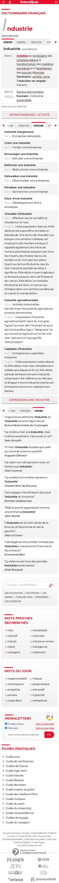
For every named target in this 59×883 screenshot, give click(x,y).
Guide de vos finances (20, 761)
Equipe (26, 833)
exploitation (44, 68)
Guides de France (17, 766)
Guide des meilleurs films (22, 794)
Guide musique (15, 799)
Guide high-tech (16, 770)
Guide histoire (14, 775)
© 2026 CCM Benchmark (29, 845)
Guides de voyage (17, 817)
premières (23, 68)
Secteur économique (30, 91)
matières (47, 64)
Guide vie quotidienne (20, 813)
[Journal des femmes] (16, 860)
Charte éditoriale (38, 833)
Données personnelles (13, 839)
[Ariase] (16, 879)
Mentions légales (22, 842)
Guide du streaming (18, 808)
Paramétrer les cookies (35, 839)
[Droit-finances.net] (43, 866)
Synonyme (21, 42)
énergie (39, 72)
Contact (11, 836)
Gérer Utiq (51, 839)
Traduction (36, 42)
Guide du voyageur (18, 822)
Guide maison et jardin (20, 789)
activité (37, 76)
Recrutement (45, 836)
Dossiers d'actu (15, 723)
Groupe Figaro (38, 842)
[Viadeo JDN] (43, 873)
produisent (40, 55)
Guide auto (13, 756)
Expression (25, 410)
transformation (26, 64)
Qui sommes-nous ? (12, 833)
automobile (24, 100)
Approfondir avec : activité (29, 114)
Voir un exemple (45, 723)
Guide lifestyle (15, 780)
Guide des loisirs (16, 784)
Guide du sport (15, 803)
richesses (22, 60)
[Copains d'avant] (16, 873)
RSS (35, 836)
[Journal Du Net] (16, 866)
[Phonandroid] (43, 879)
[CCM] (43, 860)
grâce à (33, 60)
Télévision (12, 728)
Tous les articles (24, 836)
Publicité (52, 833)
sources (26, 72)
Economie (10, 96)
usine (46, 76)
